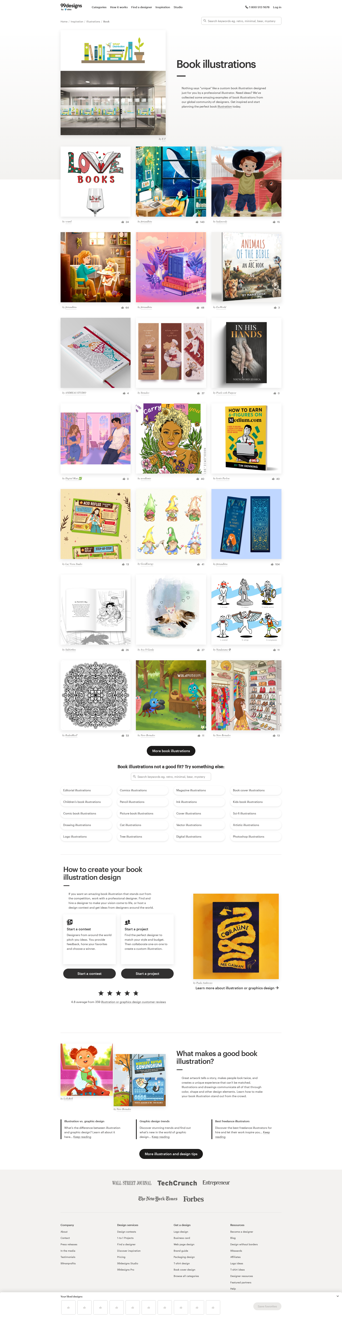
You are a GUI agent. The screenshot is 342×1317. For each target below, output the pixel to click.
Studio (178, 7)
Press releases (69, 1244)
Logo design (181, 1231)
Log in (277, 7)
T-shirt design (182, 1263)
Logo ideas (236, 1263)
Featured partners (240, 1282)
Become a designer (241, 1231)
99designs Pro (125, 1269)
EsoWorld (221, 307)
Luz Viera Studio (73, 564)
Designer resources (241, 1275)
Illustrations (93, 21)
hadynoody (221, 221)
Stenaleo (145, 392)
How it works (119, 7)
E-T (164, 138)
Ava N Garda (147, 649)
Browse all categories (186, 1275)
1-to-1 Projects (125, 1237)
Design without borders (244, 1244)
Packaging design (184, 1256)
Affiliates (235, 1256)
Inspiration (163, 7)
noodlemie (146, 478)
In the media (68, 1250)
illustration (224, 106)
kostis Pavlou (222, 478)
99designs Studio (127, 1263)
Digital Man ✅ (73, 478)
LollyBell (68, 1098)
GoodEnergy (147, 563)
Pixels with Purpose (226, 392)
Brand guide (181, 1250)
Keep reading (82, 1136)
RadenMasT (71, 735)
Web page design (184, 1244)
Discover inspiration (129, 1250)
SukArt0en (70, 649)
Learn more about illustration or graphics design (235, 988)
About (64, 1231)
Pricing (121, 1256)
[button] (337, 1296)
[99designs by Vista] (71, 7)
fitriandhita (146, 221)
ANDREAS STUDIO (75, 392)
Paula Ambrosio (204, 982)
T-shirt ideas (237, 1269)
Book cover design (184, 1269)
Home (64, 21)
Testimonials (68, 1256)
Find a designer (141, 7)
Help (233, 1288)
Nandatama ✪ (223, 649)
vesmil (68, 221)
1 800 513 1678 (259, 7)
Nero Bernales (148, 735)
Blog (233, 1237)
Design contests (126, 1231)
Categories (99, 7)
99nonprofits (68, 1263)
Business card (182, 1237)
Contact (65, 1237)
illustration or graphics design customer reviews (133, 1002)
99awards (236, 1250)
